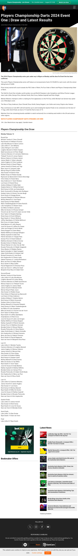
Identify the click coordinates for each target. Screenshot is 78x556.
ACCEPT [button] (48, 553)
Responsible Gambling (39, 534)
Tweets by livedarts (45, 513)
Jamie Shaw (4, 25)
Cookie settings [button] (37, 553)
